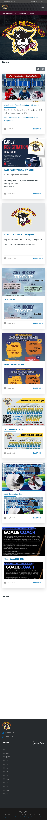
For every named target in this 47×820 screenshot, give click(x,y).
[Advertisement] (23, 629)
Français (32, 1)
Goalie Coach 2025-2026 (14, 559)
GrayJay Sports (9, 1)
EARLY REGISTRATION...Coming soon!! (19, 234)
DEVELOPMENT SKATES (14, 364)
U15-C (5, 786)
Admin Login (40, 1)
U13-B (5, 772)
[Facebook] (20, 811)
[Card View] (38, 69)
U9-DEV (6, 757)
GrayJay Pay (29, 817)
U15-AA (6, 779)
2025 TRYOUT (10, 299)
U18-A (5, 794)
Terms (36, 817)
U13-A (5, 768)
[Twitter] (25, 811)
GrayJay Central (20, 817)
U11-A (5, 761)
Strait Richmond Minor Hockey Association (17, 13)
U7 (4, 750)
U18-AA (6, 790)
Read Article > (38, 129)
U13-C (5, 775)
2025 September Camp (13, 429)
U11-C (5, 764)
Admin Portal (39, 743)
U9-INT (6, 753)
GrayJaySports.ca (8, 817)
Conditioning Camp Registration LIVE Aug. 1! (21, 105)
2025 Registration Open (13, 494)
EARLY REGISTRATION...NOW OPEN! (19, 170)
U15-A (5, 783)
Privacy (42, 817)
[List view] (42, 69)
